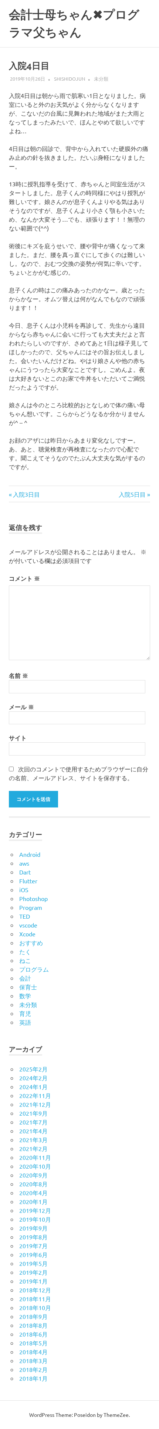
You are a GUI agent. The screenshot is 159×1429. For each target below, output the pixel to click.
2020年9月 (33, 1175)
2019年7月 (33, 1245)
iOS (23, 889)
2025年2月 (33, 1069)
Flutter (28, 880)
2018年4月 (33, 1351)
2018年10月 (35, 1307)
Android (29, 854)
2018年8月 (33, 1325)
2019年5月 (33, 1263)
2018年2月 (33, 1369)
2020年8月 (33, 1183)
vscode (28, 925)
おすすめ (31, 942)
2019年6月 (33, 1254)
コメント (24, 578)
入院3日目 (26, 494)
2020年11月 (35, 1157)
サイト (18, 738)
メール (21, 707)
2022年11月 (35, 1095)
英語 (25, 1022)
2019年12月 (35, 1210)
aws (24, 863)
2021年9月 (33, 1113)
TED (24, 916)
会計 (25, 978)
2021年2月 (33, 1148)
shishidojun (69, 78)
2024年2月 (33, 1077)
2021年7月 (33, 1122)
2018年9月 (33, 1316)
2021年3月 (33, 1139)
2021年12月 (35, 1104)
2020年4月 (33, 1192)
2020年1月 (33, 1201)
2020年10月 (35, 1166)
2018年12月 (35, 1290)
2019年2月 (33, 1272)
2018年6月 (33, 1334)
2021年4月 (33, 1130)
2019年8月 (33, 1236)
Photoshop (33, 898)
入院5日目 (132, 494)
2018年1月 (33, 1378)
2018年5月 (33, 1343)
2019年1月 (33, 1281)
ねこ (25, 960)
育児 (25, 1013)
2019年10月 (35, 1219)
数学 (25, 995)
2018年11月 (35, 1298)
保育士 (28, 986)
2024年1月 (33, 1086)
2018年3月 (33, 1360)
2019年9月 (33, 1228)
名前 (18, 675)
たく (25, 951)
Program (30, 907)
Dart (25, 872)
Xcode (27, 933)
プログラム (34, 969)
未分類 (101, 78)
